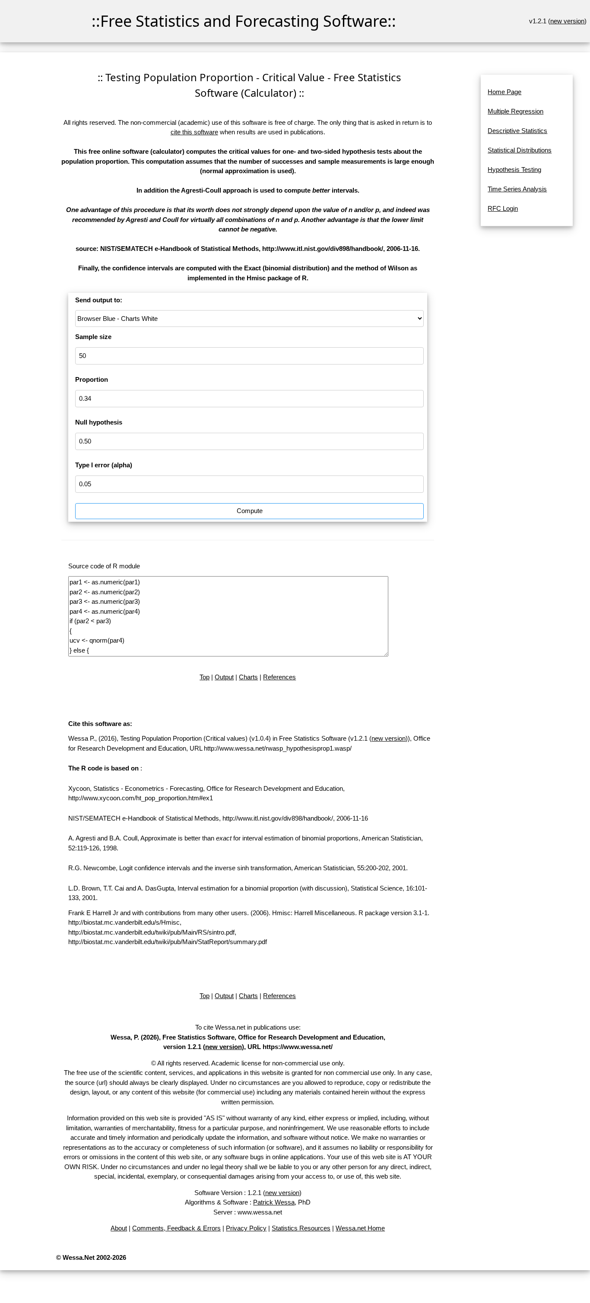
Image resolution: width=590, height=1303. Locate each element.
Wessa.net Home (360, 1228)
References (279, 677)
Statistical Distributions (520, 150)
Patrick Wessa (274, 1202)
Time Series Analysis (517, 189)
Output (224, 677)
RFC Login (503, 208)
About (119, 1228)
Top (204, 677)
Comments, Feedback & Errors (176, 1228)
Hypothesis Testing (514, 169)
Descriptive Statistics (517, 130)
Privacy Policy (246, 1228)
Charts (248, 677)
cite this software (194, 132)
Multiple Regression (515, 111)
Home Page (504, 91)
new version (567, 21)
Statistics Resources (301, 1228)
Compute (250, 510)
